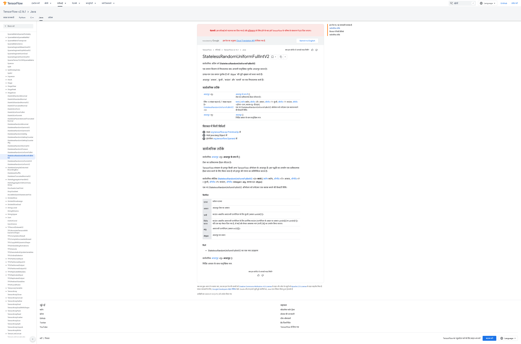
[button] (17, 37)
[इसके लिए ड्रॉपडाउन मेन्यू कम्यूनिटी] (96, 3)
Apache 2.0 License (299, 286)
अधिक (50, 17)
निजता (47, 338)
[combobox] (462, 3)
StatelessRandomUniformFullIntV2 (219, 107)
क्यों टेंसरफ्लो (106, 3)
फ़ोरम (42, 314)
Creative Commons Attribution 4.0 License (255, 286)
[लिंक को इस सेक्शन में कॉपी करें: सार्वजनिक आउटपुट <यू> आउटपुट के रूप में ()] (243, 157)
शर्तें (41, 338)
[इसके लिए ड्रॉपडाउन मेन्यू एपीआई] (66, 3)
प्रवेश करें (515, 3)
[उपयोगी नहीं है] (316, 50)
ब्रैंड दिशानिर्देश (285, 323)
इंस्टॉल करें (36, 3)
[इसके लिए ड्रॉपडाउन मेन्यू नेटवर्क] (80, 3)
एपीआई (60, 3)
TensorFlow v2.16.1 (14, 11)
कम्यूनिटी (89, 3)
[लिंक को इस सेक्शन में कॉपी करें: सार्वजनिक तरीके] (222, 88)
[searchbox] (18, 26)
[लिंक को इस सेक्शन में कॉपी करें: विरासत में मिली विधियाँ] (228, 126)
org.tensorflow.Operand (224, 138)
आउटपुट (207, 94)
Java (33, 11)
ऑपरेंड (252, 102)
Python (22, 17)
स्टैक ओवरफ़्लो (285, 318)
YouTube (43, 327)
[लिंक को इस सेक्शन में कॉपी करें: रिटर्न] (208, 245)
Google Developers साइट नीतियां (224, 289)
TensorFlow (207, 50)
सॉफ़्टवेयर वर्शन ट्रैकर (287, 310)
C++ (32, 17)
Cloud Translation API (245, 41)
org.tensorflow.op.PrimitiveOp (225, 132)
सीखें (46, 3)
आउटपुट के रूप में (242, 94)
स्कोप (243, 102)
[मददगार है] (312, 50)
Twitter (43, 323)
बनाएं (237, 102)
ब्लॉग (41, 310)
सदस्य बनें (489, 338)
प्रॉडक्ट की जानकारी (287, 314)
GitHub (504, 3)
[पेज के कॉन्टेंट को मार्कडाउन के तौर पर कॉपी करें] (281, 57)
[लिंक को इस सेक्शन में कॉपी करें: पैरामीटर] (211, 195)
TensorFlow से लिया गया (289, 327)
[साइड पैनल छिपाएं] (32, 339)
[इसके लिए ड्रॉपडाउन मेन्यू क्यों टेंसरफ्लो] (114, 3)
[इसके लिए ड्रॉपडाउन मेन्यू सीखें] (51, 3)
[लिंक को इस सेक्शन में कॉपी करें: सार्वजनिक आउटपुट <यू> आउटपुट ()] (235, 258)
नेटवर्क (74, 3)
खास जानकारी (8, 17)
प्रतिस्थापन (251, 31)
